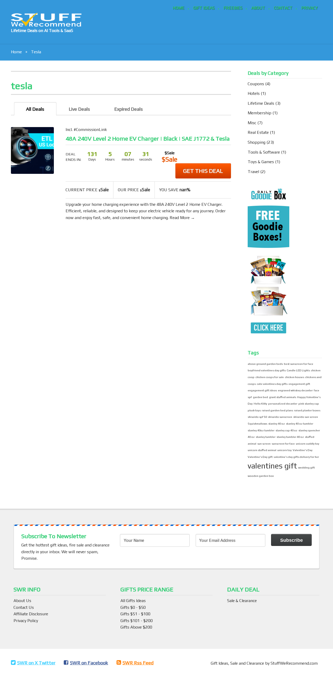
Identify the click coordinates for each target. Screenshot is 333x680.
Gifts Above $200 (136, 627)
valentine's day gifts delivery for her (296, 456)
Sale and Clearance (247, 663)
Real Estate (258, 132)
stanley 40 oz (276, 423)
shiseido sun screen (305, 416)
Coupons (256, 83)
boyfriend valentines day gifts (267, 370)
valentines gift (272, 465)
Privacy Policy (26, 620)
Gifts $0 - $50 (133, 607)
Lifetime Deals (261, 103)
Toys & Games (261, 161)
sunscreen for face (283, 443)
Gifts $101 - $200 (136, 620)
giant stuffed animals (282, 397)
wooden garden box (261, 475)
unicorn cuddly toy (307, 443)
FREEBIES (232, 7)
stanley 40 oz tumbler (299, 423)
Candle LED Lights (298, 370)
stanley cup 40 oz (286, 430)
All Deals (35, 109)
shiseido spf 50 (257, 416)
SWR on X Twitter (36, 662)
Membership (259, 112)
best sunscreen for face (298, 363)
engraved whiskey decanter (295, 390)
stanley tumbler (266, 436)
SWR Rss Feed (138, 662)
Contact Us (24, 607)
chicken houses (294, 377)
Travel (253, 171)
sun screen (264, 443)
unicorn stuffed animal (262, 450)
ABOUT (258, 7)
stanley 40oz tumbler (261, 430)
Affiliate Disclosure (31, 613)
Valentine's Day (302, 450)
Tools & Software (264, 152)
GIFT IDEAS (204, 7)
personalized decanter (282, 403)
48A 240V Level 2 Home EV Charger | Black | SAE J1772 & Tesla (148, 138)
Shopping (256, 142)
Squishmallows (257, 423)
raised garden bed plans (277, 410)
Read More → (182, 217)
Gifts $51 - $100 (135, 613)
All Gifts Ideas (133, 600)
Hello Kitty (260, 403)
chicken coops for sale (269, 377)
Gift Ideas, (220, 663)
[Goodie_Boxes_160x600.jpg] (268, 261)
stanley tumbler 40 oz (290, 436)
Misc (252, 122)
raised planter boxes (307, 410)
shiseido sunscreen (280, 416)
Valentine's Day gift (260, 456)
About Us (22, 600)
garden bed (260, 397)
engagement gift (299, 383)
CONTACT (283, 7)
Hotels (254, 93)
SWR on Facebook (89, 662)
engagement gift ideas (262, 390)
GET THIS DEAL (203, 171)
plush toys (254, 410)
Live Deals (79, 109)
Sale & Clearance (242, 600)
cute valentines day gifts (272, 383)
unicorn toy (284, 450)
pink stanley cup (308, 403)
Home (16, 51)
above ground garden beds (265, 363)
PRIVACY (309, 7)
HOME (178, 7)
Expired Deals (128, 109)
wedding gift (306, 467)
